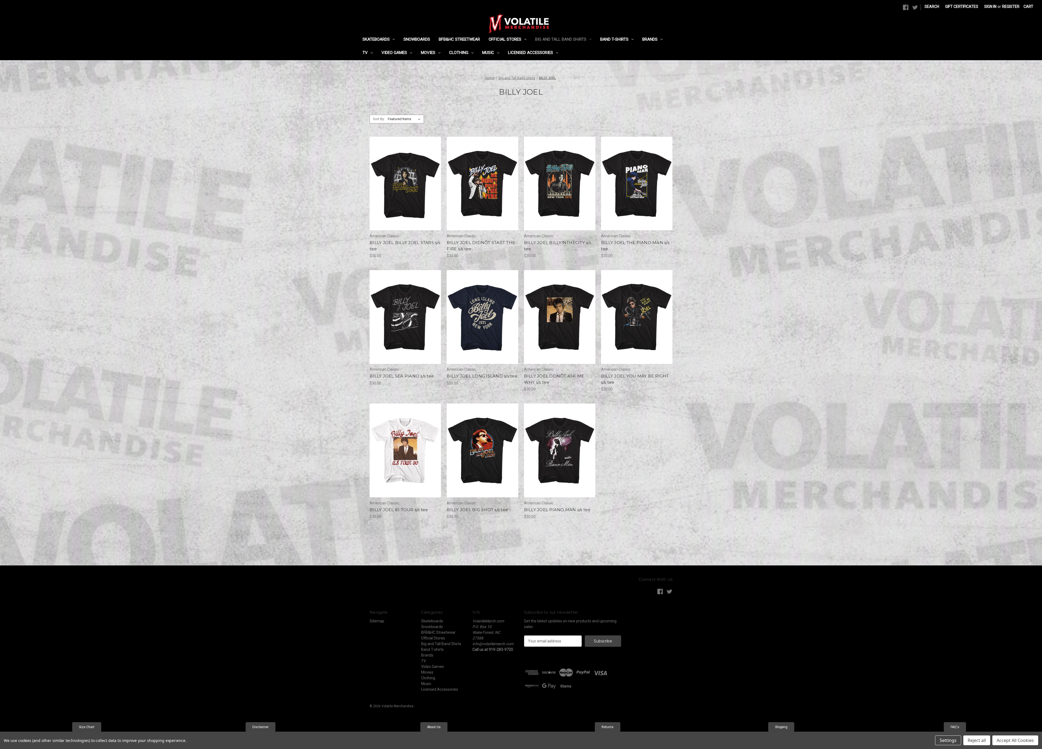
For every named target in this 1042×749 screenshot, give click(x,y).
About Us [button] (434, 727)
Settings (948, 740)
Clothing (458, 52)
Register (1010, 6)
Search (932, 6)
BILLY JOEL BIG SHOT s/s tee (477, 509)
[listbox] (405, 119)
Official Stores (505, 39)
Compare (403, 183)
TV (365, 52)
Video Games (394, 52)
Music (488, 52)
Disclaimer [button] (260, 727)
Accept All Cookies (1015, 740)
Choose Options (405, 193)
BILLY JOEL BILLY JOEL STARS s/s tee (405, 245)
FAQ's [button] (955, 727)
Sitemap (377, 621)
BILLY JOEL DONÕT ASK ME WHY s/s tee (554, 379)
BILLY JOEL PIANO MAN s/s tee (557, 509)
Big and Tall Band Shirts (560, 39)
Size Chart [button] (86, 727)
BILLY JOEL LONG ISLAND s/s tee (482, 376)
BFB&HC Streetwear (459, 39)
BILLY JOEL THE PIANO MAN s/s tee (635, 245)
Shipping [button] (781, 727)
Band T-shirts (614, 39)
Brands (649, 39)
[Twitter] (915, 7)
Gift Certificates (961, 6)
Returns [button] (608, 727)
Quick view (401, 174)
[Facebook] (905, 7)
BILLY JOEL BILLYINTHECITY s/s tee (557, 245)
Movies (428, 52)
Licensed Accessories (530, 52)
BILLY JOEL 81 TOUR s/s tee (399, 509)
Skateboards (376, 39)
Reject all (977, 740)
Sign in (990, 6)
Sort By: (379, 119)
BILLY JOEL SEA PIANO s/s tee (402, 376)
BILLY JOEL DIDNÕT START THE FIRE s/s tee (481, 245)
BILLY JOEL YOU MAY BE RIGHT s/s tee (635, 379)
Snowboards (417, 39)
